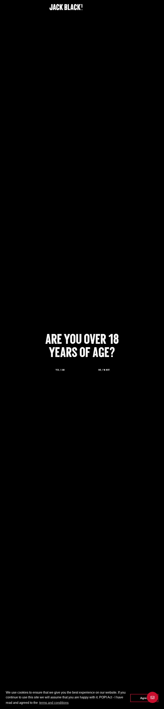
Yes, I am (60, 370)
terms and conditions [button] (54, 702)
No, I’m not (104, 370)
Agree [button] (144, 698)
